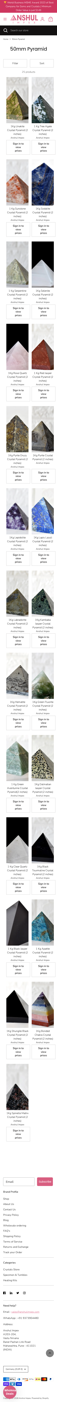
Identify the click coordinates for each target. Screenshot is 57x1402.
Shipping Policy (12, 1236)
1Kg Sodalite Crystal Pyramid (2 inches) (42, 212)
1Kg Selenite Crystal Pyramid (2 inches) (42, 294)
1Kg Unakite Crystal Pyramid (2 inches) (17, 130)
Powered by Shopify (40, 1398)
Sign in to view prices (18, 147)
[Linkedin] (11, 1293)
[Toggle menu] (5, 19)
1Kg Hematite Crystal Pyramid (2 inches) (17, 705)
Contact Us (9, 1209)
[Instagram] (24, 1293)
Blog (6, 1220)
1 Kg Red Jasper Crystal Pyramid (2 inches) (42, 377)
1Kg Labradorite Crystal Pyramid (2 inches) (17, 623)
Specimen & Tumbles (15, 1275)
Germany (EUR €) (14, 1369)
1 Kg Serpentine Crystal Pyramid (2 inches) (17, 294)
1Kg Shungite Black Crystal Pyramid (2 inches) (17, 1034)
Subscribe (45, 1181)
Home (5, 39)
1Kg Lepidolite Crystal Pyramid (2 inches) (17, 541)
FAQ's (6, 1231)
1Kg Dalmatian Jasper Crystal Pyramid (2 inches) (42, 788)
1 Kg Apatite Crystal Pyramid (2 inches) (42, 952)
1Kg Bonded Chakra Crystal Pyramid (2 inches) (42, 1034)
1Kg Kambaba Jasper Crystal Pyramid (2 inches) (42, 623)
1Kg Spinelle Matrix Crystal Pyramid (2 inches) (17, 1117)
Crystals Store (11, 1269)
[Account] (42, 18)
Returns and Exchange (15, 1247)
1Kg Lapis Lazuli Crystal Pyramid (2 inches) (42, 541)
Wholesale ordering (14, 1225)
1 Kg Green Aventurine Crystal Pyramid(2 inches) (17, 788)
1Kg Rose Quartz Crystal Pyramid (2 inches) (17, 377)
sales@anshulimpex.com (25, 1312)
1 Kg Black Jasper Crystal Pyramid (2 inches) (17, 952)
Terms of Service (12, 1241)
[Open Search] (5, 30)
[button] (9, 1392)
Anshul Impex (25, 1398)
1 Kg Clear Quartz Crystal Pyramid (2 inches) (17, 870)
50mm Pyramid (18, 39)
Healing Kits (10, 1280)
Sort (42, 63)
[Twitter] (17, 1293)
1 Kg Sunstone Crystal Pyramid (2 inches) (17, 212)
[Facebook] (4, 1293)
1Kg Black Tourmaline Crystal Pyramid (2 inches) (42, 870)
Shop (6, 1199)
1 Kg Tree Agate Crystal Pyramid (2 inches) (42, 130)
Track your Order (12, 1252)
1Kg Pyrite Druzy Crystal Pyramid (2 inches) (17, 459)
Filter (15, 63)
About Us (8, 1204)
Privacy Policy (11, 1215)
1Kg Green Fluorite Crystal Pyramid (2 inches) (42, 705)
